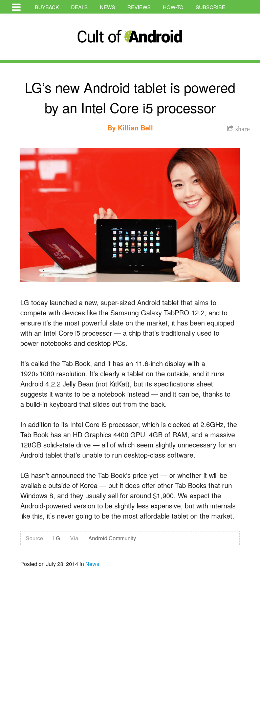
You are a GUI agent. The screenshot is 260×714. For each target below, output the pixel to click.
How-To (173, 6)
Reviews (139, 6)
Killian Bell (135, 127)
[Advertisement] (64, 649)
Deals (79, 6)
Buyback (47, 6)
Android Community (112, 538)
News (107, 6)
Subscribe (210, 6)
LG (56, 538)
